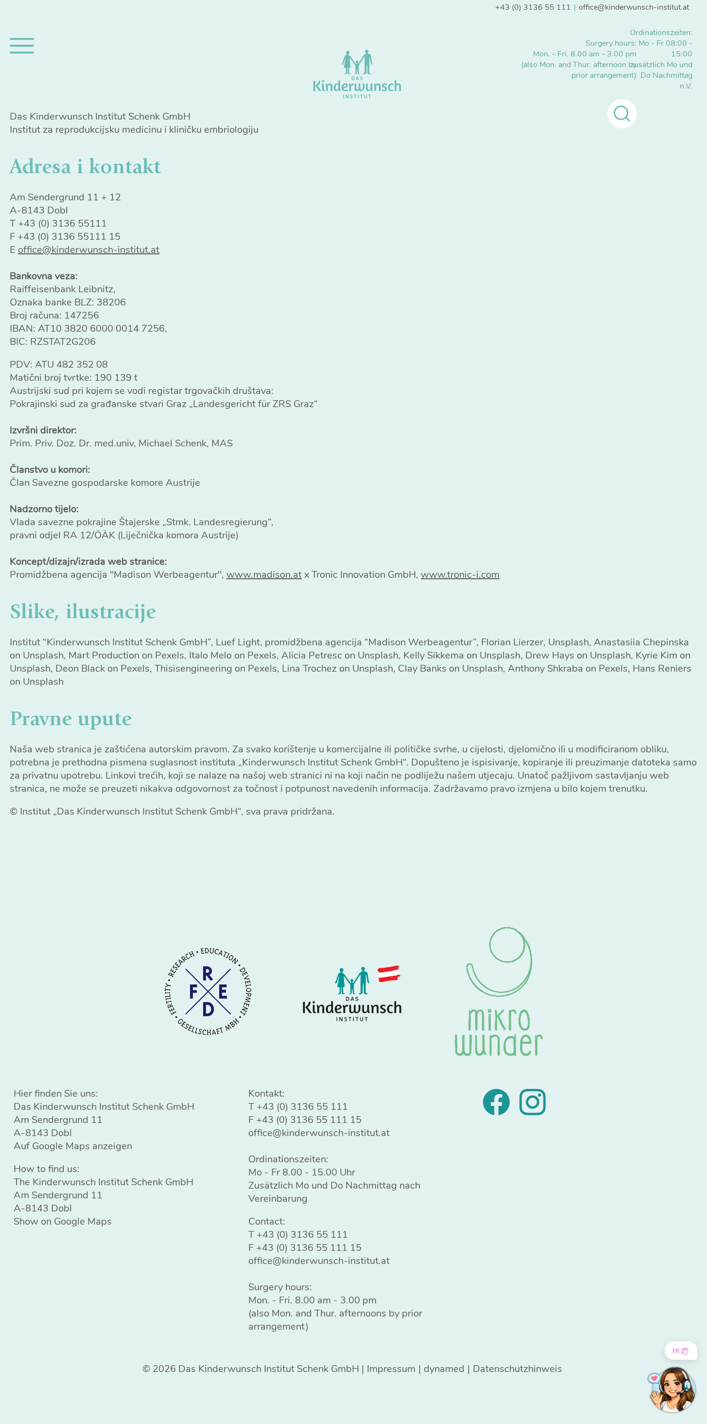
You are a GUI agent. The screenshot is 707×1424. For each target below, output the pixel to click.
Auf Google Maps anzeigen (73, 1146)
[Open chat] (671, 1390)
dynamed (444, 1368)
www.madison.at (264, 574)
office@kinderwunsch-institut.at (634, 7)
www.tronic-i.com (460, 574)
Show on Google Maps (63, 1221)
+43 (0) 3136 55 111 (533, 7)
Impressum (391, 1368)
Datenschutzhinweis (517, 1368)
